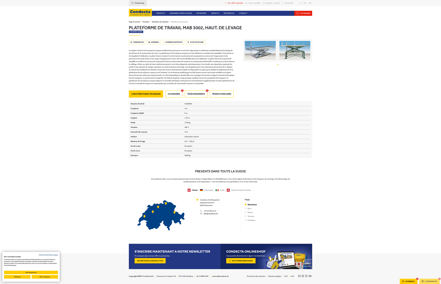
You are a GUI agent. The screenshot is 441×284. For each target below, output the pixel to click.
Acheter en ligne (197, 42)
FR (310, 3)
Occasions (305, 13)
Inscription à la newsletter (150, 261)
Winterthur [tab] (252, 205)
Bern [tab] (250, 208)
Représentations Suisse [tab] (241, 190)
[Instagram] (303, 276)
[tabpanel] (220, 129)
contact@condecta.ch (220, 276)
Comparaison (138, 42)
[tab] (173, 94)
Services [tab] (215, 13)
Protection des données (256, 276)
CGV (286, 276)
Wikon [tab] (250, 212)
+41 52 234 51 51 (209, 211)
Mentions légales (274, 276)
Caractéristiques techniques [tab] (146, 94)
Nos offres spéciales (235, 3)
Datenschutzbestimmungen (48, 255)
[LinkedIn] (306, 276)
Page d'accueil (134, 22)
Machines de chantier (160, 22)
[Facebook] (299, 276)
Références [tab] (229, 13)
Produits (146, 22)
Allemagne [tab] (209, 190)
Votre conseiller (254, 3)
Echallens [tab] (251, 220)
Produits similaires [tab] (221, 94)
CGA (292, 276)
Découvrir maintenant (242, 261)
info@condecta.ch (210, 214)
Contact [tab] (243, 13)
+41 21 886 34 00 (201, 276)
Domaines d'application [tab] (181, 13)
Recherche (289, 3)
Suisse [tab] (195, 190)
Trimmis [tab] (251, 216)
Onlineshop (139, 3)
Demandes (155, 42)
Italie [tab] (222, 190)
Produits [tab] (160, 13)
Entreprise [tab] (201, 13)
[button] (277, 64)
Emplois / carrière (273, 3)
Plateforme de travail (179, 22)
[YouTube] (310, 276)
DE (305, 3)
